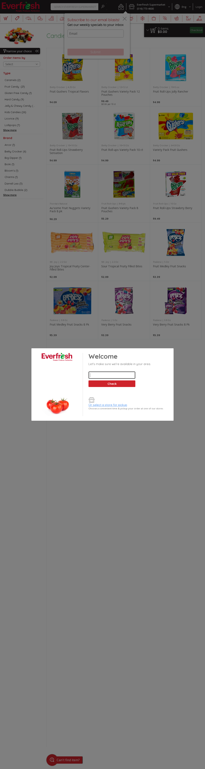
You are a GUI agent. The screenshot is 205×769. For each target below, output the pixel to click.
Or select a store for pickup (107, 405)
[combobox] (111, 375)
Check (112, 384)
